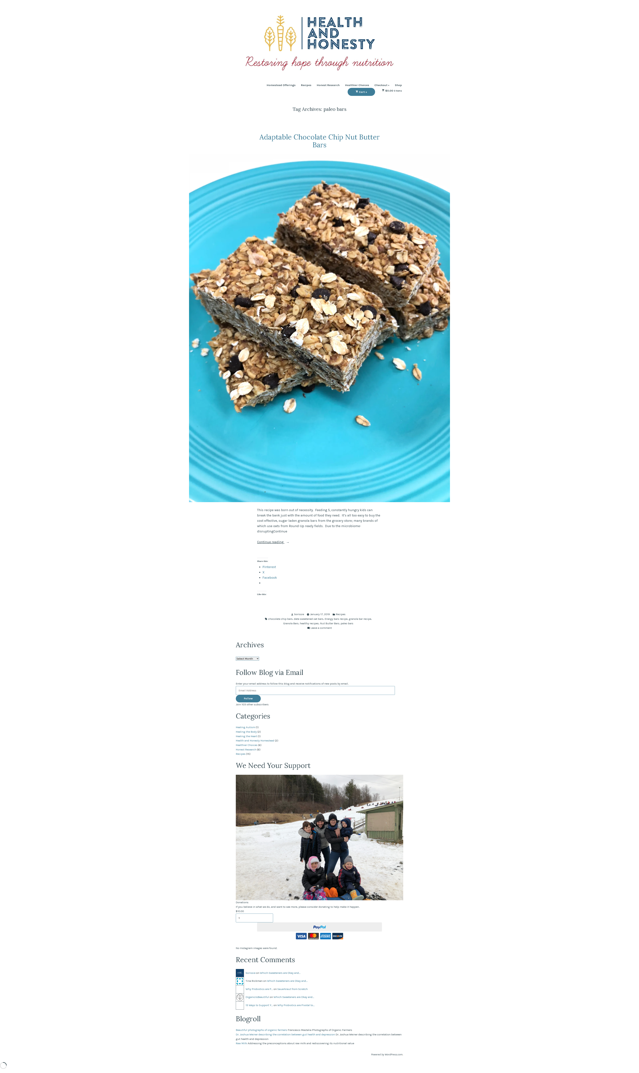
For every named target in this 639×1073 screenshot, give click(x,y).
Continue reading (279, 542)
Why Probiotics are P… (259, 989)
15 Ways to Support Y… (259, 1005)
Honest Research (328, 85)
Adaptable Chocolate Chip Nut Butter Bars (319, 140)
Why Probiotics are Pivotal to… (296, 1005)
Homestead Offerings (281, 85)
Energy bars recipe (336, 618)
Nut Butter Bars (329, 623)
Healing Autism (245, 727)
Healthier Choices (357, 85)
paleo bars (347, 623)
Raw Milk (241, 1043)
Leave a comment (321, 628)
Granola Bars (291, 623)
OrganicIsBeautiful (257, 997)
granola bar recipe (360, 618)
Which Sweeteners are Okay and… (280, 972)
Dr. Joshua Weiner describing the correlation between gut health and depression (285, 1034)
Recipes (306, 85)
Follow (248, 698)
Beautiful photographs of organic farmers (261, 1030)
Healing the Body (246, 731)
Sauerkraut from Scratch (292, 989)
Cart (366, 92)
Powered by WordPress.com (387, 1054)
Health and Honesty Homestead (255, 740)
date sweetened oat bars (308, 618)
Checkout (380, 85)
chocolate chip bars (280, 618)
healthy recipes (309, 623)
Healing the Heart (246, 736)
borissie (299, 614)
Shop (398, 85)
